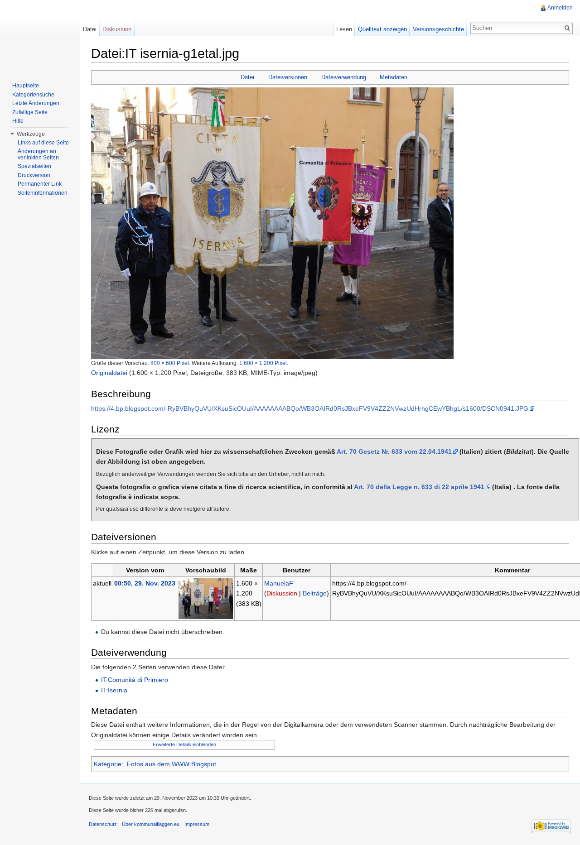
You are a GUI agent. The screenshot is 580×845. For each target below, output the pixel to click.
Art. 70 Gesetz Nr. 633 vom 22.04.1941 (394, 451)
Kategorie (107, 764)
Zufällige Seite (30, 112)
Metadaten (393, 77)
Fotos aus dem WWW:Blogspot (171, 764)
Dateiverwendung (343, 77)
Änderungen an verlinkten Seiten (38, 154)
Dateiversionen (287, 77)
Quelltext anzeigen (382, 29)
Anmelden (560, 8)
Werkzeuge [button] (31, 134)
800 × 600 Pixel (169, 363)
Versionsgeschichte (438, 29)
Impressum (196, 824)
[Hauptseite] (40, 36)
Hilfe (18, 121)
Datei (247, 77)
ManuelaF (278, 583)
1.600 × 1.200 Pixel (263, 363)
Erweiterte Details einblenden (184, 744)
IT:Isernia (114, 690)
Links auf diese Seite (43, 142)
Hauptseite (25, 85)
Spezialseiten (34, 166)
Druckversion (34, 175)
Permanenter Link (40, 184)
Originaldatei (109, 372)
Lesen (344, 29)
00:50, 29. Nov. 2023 (144, 583)
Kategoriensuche (33, 94)
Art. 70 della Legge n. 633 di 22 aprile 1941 (419, 486)
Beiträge (315, 593)
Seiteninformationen (43, 193)
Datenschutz (103, 824)
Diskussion (281, 593)
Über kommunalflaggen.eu (150, 824)
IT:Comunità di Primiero (134, 679)
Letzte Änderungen (35, 103)
